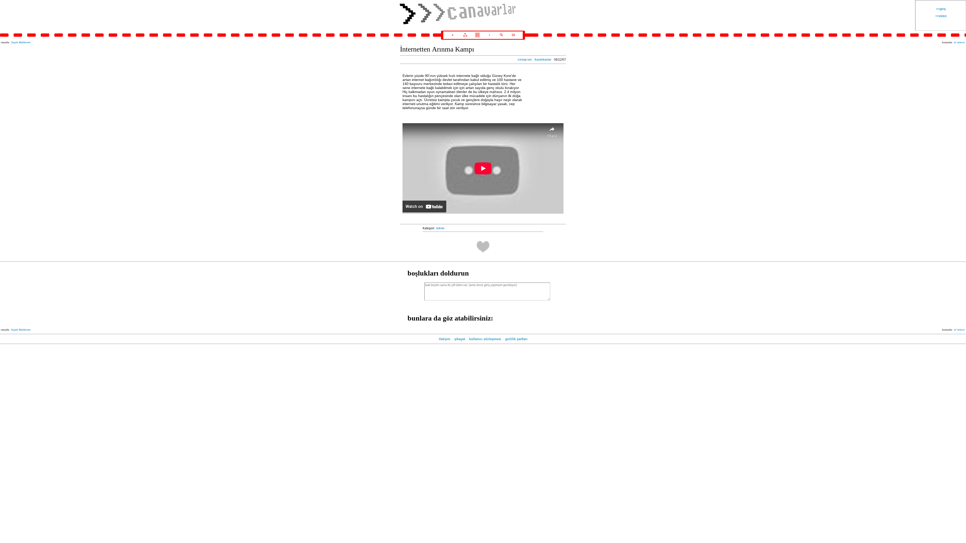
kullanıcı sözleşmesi (485, 339)
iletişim (444, 339)
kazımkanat (543, 59)
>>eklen (941, 16)
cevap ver (525, 59)
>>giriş (940, 9)
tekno (440, 228)
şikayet (459, 339)
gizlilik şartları (516, 339)
